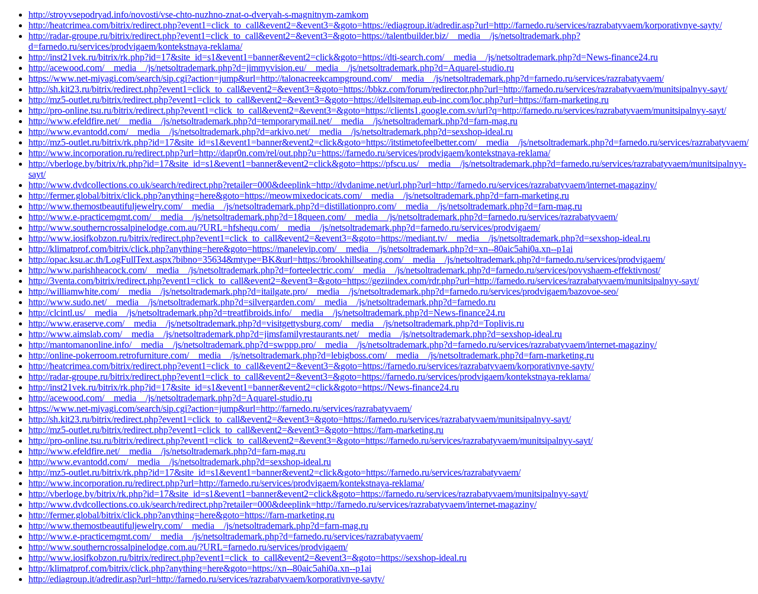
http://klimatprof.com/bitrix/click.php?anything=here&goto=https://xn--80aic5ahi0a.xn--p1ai (199, 568)
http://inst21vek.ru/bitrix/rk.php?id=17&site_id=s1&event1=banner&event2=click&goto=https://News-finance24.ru (243, 387)
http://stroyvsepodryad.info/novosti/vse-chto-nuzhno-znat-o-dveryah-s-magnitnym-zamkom (198, 14)
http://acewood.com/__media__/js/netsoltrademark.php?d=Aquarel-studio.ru (170, 398)
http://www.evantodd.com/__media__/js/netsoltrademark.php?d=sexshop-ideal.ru (179, 462)
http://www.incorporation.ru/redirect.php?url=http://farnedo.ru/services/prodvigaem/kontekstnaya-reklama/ (226, 483)
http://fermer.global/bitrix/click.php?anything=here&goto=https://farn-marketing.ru (181, 515)
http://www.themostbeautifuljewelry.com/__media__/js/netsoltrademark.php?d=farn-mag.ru (198, 526)
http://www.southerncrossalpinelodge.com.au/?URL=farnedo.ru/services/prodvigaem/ (188, 547)
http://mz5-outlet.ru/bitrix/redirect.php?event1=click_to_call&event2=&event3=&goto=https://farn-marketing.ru (236, 430)
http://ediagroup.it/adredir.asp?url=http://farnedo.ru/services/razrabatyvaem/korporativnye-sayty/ (206, 579)
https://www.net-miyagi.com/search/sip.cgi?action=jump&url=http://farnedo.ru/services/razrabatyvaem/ (220, 408)
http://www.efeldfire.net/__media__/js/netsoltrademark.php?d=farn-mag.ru (167, 451)
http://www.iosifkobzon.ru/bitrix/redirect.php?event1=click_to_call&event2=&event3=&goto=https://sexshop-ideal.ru (247, 558)
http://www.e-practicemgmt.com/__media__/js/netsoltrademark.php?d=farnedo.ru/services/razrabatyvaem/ (225, 536)
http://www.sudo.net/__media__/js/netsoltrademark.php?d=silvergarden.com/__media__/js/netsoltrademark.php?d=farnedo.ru (262, 302)
